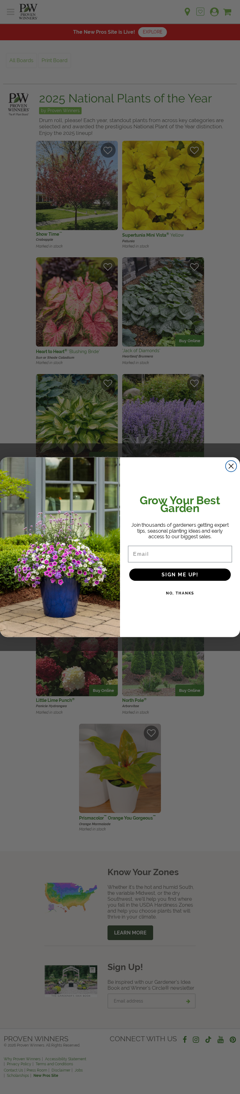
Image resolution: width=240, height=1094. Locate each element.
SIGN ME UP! (180, 574)
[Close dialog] (231, 466)
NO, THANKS (180, 593)
